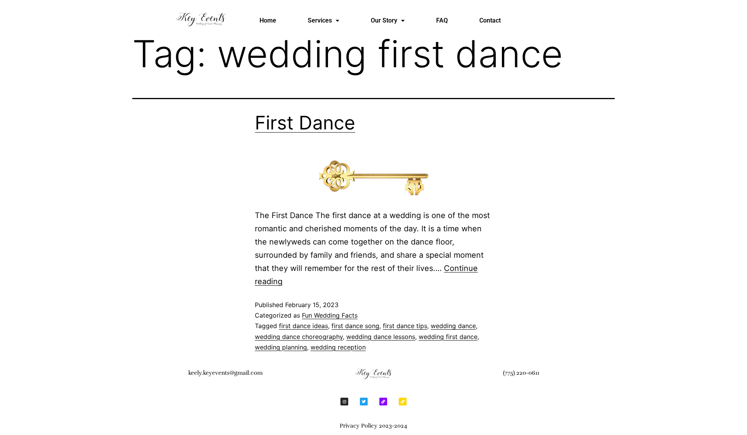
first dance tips (405, 326)
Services (320, 20)
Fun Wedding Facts (330, 315)
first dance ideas (303, 326)
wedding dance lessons (380, 337)
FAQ (442, 20)
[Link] (383, 401)
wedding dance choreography (299, 337)
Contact (490, 20)
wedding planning (281, 347)
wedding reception (338, 347)
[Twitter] (364, 401)
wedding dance (453, 326)
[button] (323, 21)
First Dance (305, 122)
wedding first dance (448, 337)
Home (268, 20)
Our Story (384, 20)
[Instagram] (344, 401)
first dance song (355, 326)
